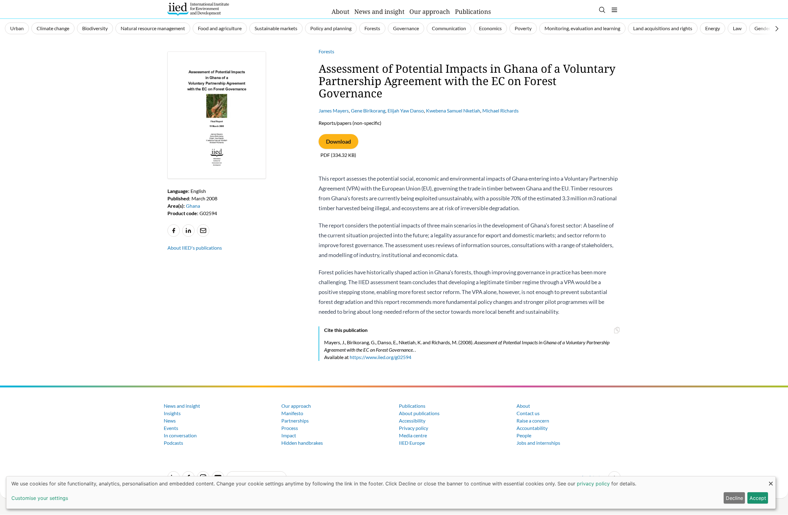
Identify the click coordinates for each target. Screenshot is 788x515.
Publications (473, 11)
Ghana (193, 206)
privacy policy (593, 483)
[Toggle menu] (614, 10)
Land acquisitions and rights (662, 28)
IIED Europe (412, 443)
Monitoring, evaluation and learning (582, 28)
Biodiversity (95, 28)
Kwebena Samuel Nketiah (453, 110)
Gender (762, 28)
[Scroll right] (777, 28)
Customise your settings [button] (39, 498)
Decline (734, 498)
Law (737, 28)
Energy (712, 28)
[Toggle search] (602, 10)
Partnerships (295, 420)
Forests (372, 28)
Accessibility (412, 420)
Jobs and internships (538, 443)
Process (289, 428)
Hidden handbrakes (302, 443)
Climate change (53, 28)
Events (171, 428)
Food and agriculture (220, 28)
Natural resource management (153, 28)
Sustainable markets (276, 28)
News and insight (379, 11)
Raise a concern (533, 420)
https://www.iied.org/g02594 (380, 357)
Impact (288, 435)
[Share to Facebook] (173, 230)
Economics (490, 28)
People (524, 435)
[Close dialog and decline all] (770, 480)
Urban (17, 28)
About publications (419, 413)
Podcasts (173, 443)
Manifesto (292, 413)
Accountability (532, 428)
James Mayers (334, 110)
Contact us (528, 413)
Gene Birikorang (368, 110)
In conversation (180, 435)
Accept (758, 498)
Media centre (413, 435)
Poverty (523, 28)
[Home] (198, 9)
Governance (406, 28)
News (170, 420)
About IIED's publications (194, 248)
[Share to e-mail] (203, 230)
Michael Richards (500, 110)
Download (338, 141)
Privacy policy (413, 428)
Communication (449, 28)
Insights (172, 413)
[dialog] (391, 492)
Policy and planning (331, 28)
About (340, 11)
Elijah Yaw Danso (406, 110)
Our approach (429, 11)
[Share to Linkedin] (188, 230)
